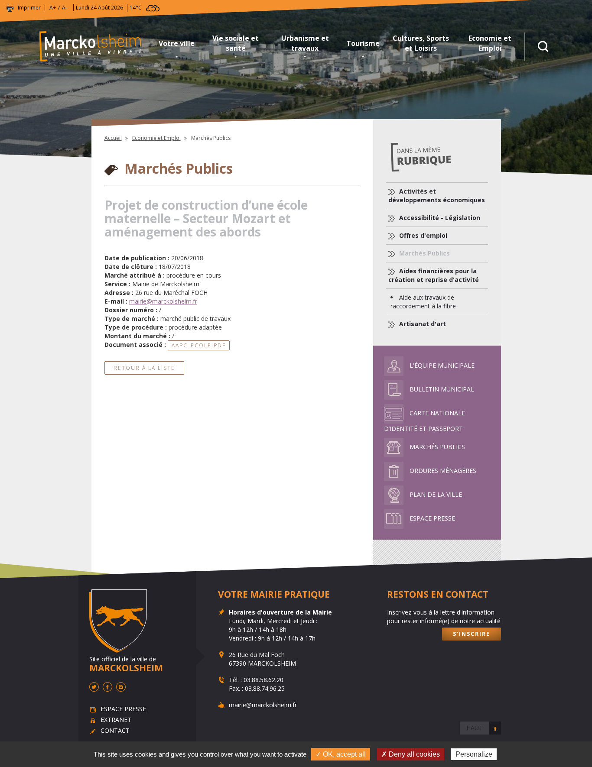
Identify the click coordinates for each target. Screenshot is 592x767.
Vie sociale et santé (235, 43)
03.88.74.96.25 (265, 688)
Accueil (113, 138)
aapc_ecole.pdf (199, 345)
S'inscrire (471, 634)
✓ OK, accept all (341, 754)
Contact (115, 730)
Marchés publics (437, 447)
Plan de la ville (436, 494)
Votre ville (177, 43)
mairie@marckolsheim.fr (163, 301)
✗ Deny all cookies (410, 754)
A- (64, 7)
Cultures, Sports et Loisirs (421, 43)
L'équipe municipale (442, 365)
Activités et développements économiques (436, 195)
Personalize (473, 754)
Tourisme (363, 43)
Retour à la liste (144, 368)
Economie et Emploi (489, 43)
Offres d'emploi (422, 235)
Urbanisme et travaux (305, 43)
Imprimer (29, 7)
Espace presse (432, 518)
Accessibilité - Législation (438, 218)
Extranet (116, 719)
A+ (52, 7)
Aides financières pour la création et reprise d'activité (433, 275)
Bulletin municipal (442, 389)
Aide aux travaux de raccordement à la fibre (423, 301)
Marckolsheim (95, 46)
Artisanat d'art (421, 324)
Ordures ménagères (443, 470)
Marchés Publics (423, 253)
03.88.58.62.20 (263, 680)
